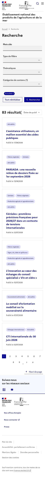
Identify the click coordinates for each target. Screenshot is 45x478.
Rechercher (34, 99)
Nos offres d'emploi (12, 413)
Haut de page (35, 371)
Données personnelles (29, 452)
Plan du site (7, 442)
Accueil (4, 29)
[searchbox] (6, 60)
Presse (6, 426)
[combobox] (22, 60)
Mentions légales (9, 452)
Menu (42, 3)
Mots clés (7, 44)
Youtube (12, 390)
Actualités (8, 93)
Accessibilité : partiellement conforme (18, 447)
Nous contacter (10, 420)
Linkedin (4, 390)
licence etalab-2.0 (21, 470)
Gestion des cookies (10, 457)
